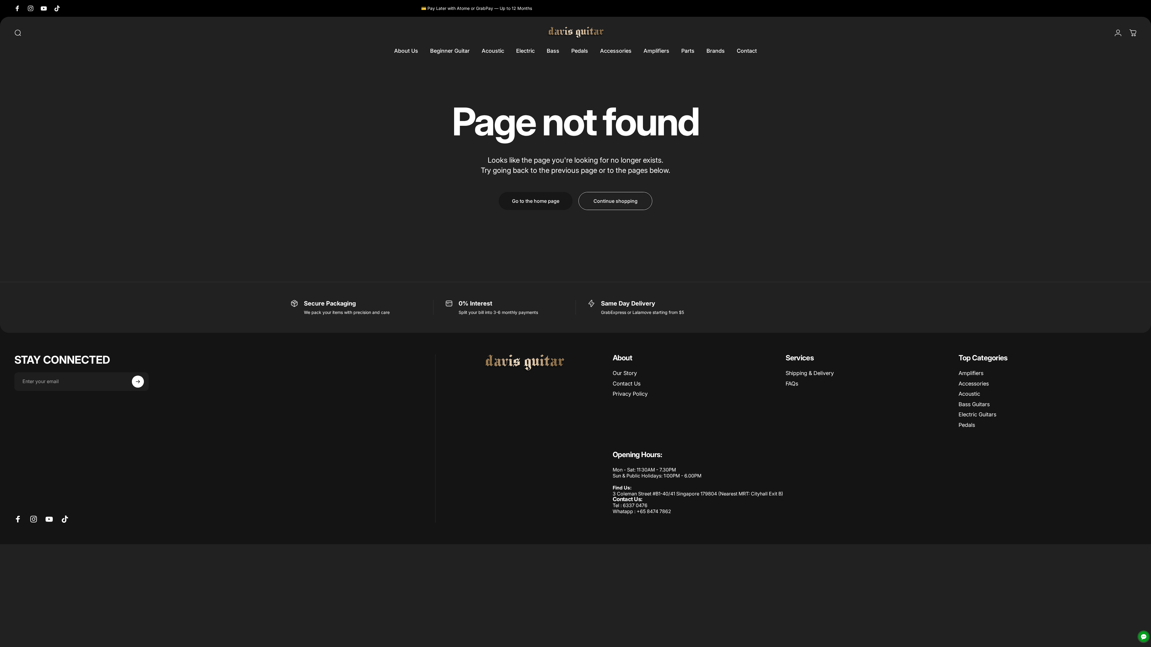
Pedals (967, 425)
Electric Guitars (977, 414)
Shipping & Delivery (810, 373)
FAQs (792, 383)
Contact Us (627, 383)
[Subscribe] (138, 382)
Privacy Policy (630, 394)
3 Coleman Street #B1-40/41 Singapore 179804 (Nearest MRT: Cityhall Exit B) (698, 494)
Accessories (974, 383)
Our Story (625, 373)
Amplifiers (971, 373)
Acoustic (969, 394)
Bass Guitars (974, 404)
